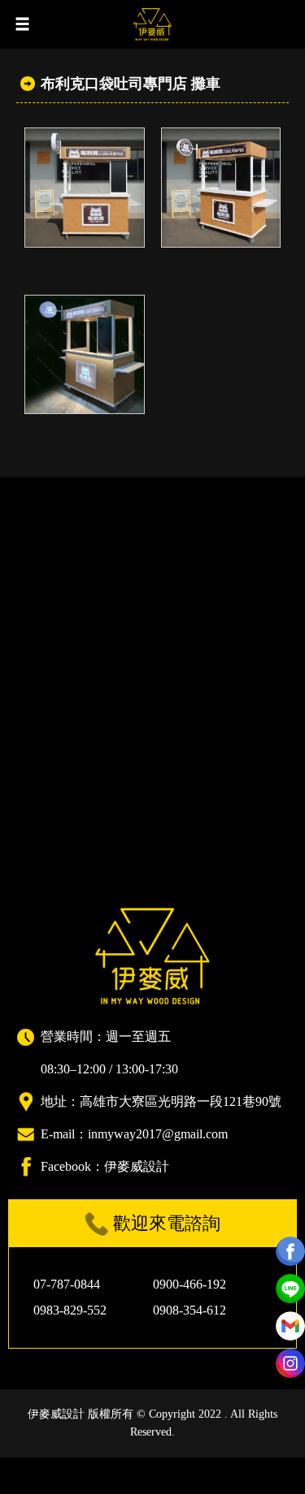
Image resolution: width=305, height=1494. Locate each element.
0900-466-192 (189, 1284)
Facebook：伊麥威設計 (105, 1166)
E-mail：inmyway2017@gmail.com (134, 1134)
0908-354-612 (189, 1310)
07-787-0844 (66, 1284)
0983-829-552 (70, 1310)
